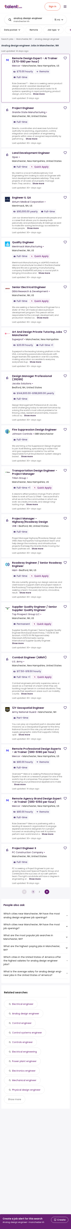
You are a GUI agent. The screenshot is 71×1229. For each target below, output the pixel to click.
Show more (39, 94)
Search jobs (7, 39)
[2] (47, 892)
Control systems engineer (27, 1032)
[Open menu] (65, 7)
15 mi (57, 19)
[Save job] (65, 58)
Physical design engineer (26, 1089)
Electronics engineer (24, 1070)
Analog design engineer (25, 1013)
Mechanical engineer (24, 1080)
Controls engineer (22, 1042)
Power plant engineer (24, 1061)
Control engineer (22, 1023)
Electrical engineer (22, 1004)
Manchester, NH (24, 39)
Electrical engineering (24, 1051)
